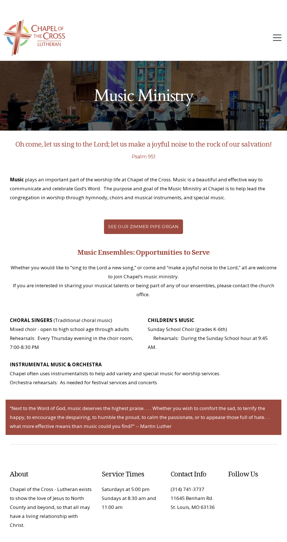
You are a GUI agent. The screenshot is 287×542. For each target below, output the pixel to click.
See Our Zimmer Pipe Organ (143, 226)
